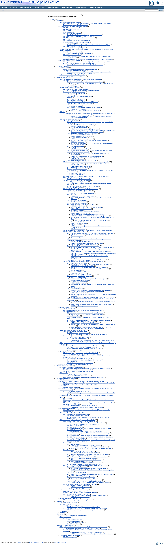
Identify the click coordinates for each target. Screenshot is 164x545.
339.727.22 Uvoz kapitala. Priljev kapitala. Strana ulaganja (87, 291)
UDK (53, 19)
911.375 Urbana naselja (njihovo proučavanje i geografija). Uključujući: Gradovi (92, 534)
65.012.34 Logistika (72, 434)
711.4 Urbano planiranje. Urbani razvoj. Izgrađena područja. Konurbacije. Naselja (85, 508)
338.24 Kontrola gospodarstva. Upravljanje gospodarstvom (87, 243)
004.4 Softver (67, 30)
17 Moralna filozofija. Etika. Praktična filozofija (72, 75)
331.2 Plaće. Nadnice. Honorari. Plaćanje (78, 167)
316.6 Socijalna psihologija (74, 105)
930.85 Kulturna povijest (70, 537)
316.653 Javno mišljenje (77, 106)
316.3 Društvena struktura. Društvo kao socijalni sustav (82, 102)
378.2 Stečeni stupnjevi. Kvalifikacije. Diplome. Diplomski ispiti (84, 360)
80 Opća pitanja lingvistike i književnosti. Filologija (73, 515)
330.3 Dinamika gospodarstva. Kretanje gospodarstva (82, 133)
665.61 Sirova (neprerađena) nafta (80, 497)
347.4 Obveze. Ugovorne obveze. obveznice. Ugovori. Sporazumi (85, 313)
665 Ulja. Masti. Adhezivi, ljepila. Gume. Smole (76, 494)
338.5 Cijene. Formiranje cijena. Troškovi (78, 260)
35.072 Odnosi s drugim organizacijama (78, 333)
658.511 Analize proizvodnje (78, 475)
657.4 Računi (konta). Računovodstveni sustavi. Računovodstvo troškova (87, 457)
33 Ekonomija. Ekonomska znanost (69, 119)
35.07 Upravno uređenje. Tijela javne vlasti (75, 331)
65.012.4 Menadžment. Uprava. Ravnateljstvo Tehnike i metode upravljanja (87, 435)
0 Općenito (59, 20)
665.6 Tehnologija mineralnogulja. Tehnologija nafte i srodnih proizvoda (86, 495)
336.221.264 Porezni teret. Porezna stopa (82, 196)
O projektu (13, 7)
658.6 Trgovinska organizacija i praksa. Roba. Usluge (81, 477)
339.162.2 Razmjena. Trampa (79, 271)
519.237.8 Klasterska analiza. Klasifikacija (78, 375)
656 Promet (66, 442)
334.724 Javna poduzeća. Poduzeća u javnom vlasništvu (83, 186)
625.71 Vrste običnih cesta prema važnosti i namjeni (77, 391)
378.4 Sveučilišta (72, 361)
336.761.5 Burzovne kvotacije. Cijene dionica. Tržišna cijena (91, 220)
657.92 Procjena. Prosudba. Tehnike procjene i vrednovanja (83, 464)
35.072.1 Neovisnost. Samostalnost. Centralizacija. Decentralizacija (89, 334)
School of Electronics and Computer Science (36, 542)
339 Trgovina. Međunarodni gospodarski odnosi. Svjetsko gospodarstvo (83, 261)
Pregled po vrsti (67, 7)
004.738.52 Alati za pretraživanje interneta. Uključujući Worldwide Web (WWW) (88, 45)
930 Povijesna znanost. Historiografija (70, 535)
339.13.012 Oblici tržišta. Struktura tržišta (82, 266)
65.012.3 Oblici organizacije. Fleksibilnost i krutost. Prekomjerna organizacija (88, 432)
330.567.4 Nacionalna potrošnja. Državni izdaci (84, 157)
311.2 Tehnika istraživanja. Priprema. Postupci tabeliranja (83, 90)
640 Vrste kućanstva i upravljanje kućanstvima (76, 414)
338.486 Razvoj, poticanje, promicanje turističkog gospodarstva (88, 259)
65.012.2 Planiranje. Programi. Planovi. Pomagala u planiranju (84, 431)
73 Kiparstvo (63, 512)
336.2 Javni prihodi (72, 194)
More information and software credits (60, 542)
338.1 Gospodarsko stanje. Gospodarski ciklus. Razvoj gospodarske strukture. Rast (90, 233)
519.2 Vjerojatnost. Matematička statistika (75, 374)
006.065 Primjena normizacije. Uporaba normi (79, 53)
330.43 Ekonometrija (76, 147)
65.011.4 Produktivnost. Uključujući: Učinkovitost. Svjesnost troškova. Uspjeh (88, 428)
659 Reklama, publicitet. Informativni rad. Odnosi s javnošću (80, 484)
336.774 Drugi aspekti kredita (79, 223)
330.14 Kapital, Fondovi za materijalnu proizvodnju (85, 129)
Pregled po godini (25, 7)
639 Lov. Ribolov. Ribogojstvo (71, 404)
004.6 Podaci (67, 39)
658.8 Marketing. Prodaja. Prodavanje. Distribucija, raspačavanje (85, 481)
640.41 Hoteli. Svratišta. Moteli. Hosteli (78, 415)
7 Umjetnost (59, 501)
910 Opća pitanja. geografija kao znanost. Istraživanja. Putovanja (81, 528)
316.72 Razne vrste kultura (78, 109)
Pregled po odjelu (53, 7)
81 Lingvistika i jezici (65, 517)
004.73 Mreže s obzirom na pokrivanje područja (76, 42)
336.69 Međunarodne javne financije (77, 203)
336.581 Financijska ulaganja (79, 201)
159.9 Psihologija (64, 67)
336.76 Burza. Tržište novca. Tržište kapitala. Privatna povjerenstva (89, 216)
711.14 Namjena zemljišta (70, 505)
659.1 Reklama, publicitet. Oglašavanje (78, 485)
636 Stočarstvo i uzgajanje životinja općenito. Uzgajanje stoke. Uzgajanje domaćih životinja (88, 403)
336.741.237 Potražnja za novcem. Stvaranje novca (85, 211)
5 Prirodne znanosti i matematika (65, 365)
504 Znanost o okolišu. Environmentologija (71, 367)
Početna (4, 7)
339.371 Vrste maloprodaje (78, 277)
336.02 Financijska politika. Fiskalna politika (79, 190)
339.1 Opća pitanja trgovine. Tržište (77, 263)
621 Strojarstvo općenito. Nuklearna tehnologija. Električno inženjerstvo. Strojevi (82, 381)
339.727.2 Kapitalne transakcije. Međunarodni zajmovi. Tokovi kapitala (90, 290)
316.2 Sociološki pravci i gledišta (76, 100)
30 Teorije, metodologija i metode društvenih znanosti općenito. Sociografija (80, 79)
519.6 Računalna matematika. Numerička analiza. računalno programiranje (83, 377)
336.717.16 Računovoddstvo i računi (81, 209)
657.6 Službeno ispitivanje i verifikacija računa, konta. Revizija (84, 460)
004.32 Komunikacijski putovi (71, 29)
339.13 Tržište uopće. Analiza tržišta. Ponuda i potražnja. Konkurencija (90, 264)
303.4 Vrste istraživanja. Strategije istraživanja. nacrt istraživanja (85, 82)
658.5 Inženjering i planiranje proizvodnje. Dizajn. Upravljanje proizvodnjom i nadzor (90, 474)
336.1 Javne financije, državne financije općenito (80, 192)
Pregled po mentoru (96, 7)
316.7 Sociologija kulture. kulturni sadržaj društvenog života (83, 107)
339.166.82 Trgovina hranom (79, 273)
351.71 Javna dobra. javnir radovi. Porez (78, 337)
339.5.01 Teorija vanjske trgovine (80, 280)
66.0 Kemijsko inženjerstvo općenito (73, 491)
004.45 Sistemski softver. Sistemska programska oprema (79, 38)
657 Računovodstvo (68, 450)
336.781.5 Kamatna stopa (78, 229)
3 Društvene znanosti (61, 77)
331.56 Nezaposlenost (77, 174)
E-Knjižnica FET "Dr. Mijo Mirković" (30, 2)
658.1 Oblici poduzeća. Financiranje (77, 467)
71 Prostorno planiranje (66, 504)
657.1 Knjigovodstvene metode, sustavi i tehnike (80, 451)
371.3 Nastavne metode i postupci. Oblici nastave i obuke (83, 354)
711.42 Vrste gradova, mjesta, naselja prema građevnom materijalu (85, 509)
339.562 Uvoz (74, 287)
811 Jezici (66, 518)
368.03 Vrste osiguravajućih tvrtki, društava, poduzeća (82, 347)
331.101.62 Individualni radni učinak (81, 166)
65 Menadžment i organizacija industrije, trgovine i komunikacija (77, 420)
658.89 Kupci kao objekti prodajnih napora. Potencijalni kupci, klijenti (90, 482)
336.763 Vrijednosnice (77, 221)
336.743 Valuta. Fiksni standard (79, 213)
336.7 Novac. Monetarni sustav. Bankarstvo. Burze (81, 204)
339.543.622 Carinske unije (78, 283)
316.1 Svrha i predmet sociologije (76, 99)
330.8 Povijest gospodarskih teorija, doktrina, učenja (81, 160)
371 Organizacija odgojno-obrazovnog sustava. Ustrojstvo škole (80, 353)
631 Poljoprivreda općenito (67, 408)
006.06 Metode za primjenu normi (72, 52)
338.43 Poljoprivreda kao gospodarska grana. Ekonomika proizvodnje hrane (91, 247)
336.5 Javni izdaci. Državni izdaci (76, 200)
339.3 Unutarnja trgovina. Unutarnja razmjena (79, 276)
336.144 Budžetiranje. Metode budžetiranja (82, 193)
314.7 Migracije (71, 95)
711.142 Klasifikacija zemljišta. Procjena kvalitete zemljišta (83, 507)
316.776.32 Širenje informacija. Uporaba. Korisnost (85, 110)
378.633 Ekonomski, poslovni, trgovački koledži (80, 363)
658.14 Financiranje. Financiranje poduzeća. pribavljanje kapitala (88, 468)
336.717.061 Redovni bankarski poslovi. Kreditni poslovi (86, 207)
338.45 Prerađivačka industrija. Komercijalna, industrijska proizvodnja (90, 251)
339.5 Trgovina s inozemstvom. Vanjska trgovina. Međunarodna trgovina (87, 278)
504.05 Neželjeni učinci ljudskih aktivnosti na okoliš (77, 370)
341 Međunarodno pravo (69, 308)
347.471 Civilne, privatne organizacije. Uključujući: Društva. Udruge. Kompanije (89, 320)
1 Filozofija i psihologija (62, 66)
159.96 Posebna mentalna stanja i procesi (74, 70)
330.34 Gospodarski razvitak (79, 137)
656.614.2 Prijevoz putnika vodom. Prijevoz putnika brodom (91, 447)
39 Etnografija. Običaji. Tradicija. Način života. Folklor (74, 364)
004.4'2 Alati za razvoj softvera (71, 32)
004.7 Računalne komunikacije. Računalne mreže (76, 40)
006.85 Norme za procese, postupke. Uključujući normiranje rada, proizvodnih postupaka (87, 59)
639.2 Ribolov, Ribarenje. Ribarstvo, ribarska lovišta (81, 405)
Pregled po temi (39, 7)
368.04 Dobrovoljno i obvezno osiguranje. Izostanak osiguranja (84, 348)
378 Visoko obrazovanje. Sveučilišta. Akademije (76, 358)
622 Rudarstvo (63, 385)
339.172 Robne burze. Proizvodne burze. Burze (84, 274)
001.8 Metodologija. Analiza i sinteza (70, 22)
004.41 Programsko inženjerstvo (72, 33)
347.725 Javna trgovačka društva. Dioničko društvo (85, 323)
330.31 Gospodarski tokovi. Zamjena (81, 134)
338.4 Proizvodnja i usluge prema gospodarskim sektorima (83, 246)
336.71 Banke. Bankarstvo (78, 206)
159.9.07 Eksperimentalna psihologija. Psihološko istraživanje (80, 69)
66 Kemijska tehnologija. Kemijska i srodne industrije (74, 490)
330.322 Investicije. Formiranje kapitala (81, 136)
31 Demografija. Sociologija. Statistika (70, 87)
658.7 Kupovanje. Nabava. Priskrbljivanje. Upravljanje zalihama (84, 480)
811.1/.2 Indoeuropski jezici (74, 519)
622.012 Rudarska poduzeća (71, 387)
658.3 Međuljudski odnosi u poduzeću (77, 472)
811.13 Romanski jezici (73, 524)
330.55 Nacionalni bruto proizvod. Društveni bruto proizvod (87, 156)
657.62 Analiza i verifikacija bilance (80, 461)
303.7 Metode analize (73, 86)
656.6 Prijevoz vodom (73, 444)
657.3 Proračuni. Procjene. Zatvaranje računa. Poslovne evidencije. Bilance (88, 454)
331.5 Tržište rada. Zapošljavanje (76, 173)
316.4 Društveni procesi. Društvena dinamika (79, 103)
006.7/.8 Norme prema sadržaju (72, 55)
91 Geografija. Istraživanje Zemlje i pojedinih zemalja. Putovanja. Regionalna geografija (83, 527)
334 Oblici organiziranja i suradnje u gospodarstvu (77, 180)
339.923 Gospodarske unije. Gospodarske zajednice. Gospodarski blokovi (91, 304)
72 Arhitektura (63, 511)
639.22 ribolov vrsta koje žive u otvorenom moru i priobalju (87, 407)
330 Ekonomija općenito (69, 120)
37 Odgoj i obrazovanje (66, 351)
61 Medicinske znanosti (66, 380)
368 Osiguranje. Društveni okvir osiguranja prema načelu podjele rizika (82, 346)
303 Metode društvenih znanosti (72, 80)
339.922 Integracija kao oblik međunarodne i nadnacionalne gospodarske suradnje (93, 301)
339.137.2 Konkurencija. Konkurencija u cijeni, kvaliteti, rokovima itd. (90, 269)
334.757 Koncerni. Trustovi (74, 187)
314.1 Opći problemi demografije (76, 93)
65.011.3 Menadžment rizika (75, 427)
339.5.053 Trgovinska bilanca (79, 281)
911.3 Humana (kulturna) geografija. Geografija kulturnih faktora (84, 532)
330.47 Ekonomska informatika (79, 149)
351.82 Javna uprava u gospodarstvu (77, 338)
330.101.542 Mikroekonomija (79, 127)
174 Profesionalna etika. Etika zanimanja (74, 76)
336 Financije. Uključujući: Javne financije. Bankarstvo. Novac (80, 189)
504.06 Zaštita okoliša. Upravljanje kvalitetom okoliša (78, 371)
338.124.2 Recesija (76, 237)
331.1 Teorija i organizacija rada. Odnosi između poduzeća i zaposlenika (87, 163)
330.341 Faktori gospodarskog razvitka (81, 139)
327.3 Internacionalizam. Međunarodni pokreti (79, 115)
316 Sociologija (67, 97)
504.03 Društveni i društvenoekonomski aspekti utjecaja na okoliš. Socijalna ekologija (86, 368)
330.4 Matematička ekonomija (75, 146)
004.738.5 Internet (72, 43)
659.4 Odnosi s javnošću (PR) (75, 488)
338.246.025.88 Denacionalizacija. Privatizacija (84, 244)
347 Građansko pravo (69, 311)
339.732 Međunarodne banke (79, 293)
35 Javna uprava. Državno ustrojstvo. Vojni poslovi (73, 330)
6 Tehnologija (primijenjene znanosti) (66, 378)
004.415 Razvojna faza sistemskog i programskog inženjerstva (84, 35)
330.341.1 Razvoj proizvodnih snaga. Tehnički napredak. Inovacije (89, 140)
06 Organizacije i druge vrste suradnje (70, 60)
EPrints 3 (19, 542)
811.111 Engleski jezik (77, 522)
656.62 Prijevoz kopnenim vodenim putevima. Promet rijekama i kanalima (91, 448)
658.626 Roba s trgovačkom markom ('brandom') (84, 478)
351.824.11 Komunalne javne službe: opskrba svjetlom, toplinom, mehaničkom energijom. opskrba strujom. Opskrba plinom (92, 340)
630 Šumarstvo (67, 398)
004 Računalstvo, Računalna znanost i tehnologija (73, 26)
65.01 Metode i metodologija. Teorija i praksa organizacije (79, 421)
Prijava (3, 10)
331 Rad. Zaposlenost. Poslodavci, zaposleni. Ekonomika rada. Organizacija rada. (86, 162)
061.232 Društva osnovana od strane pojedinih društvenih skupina (85, 65)
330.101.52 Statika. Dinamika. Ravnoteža (82, 124)
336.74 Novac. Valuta (77, 210)
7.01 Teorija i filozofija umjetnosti (69, 502)
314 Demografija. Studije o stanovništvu (74, 92)
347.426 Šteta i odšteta (73, 316)
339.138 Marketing (76, 270)
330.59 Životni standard (77, 159)
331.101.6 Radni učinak (77, 164)
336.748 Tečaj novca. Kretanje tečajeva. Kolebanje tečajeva (87, 214)
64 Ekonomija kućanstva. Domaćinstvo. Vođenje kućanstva (76, 413)
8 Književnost (59, 514)
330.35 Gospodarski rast (77, 142)
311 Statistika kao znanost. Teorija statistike (75, 89)
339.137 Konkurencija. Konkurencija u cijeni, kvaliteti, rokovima (88, 267)
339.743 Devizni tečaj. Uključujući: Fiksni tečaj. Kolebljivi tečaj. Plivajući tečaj (92, 297)
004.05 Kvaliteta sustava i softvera (72, 28)
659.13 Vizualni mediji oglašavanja (80, 487)
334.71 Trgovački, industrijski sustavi (77, 182)
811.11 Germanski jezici (73, 521)
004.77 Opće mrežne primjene (71, 46)
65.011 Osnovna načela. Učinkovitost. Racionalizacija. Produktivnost (86, 423)
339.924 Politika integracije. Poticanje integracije (84, 306)
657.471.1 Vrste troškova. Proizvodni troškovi (83, 458)
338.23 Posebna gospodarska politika (81, 241)
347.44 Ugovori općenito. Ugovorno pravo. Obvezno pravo (87, 314)
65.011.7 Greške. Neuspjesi (74, 430)
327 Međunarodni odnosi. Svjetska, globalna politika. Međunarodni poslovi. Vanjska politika (88, 113)
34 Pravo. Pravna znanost (67, 307)
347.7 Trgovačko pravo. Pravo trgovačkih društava (81, 321)
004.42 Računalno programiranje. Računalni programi (77, 36)
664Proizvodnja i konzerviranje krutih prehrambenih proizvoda (80, 492)
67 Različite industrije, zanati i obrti (69, 498)
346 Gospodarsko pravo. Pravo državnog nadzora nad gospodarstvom (82, 310)
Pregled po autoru (81, 7)
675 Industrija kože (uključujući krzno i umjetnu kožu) (78, 500)
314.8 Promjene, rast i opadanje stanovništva (79, 96)
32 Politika (62, 112)
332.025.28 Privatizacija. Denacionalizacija (79, 179)
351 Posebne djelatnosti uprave (72, 336)
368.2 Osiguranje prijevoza (74, 350)
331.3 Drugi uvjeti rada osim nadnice (77, 169)
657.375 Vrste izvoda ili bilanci (79, 455)
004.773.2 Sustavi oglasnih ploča (76, 47)
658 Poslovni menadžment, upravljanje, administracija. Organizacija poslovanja (85, 465)
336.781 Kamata (75, 224)
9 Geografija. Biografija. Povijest (64, 525)
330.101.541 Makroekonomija (79, 126)
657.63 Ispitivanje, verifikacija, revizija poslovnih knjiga (86, 462)
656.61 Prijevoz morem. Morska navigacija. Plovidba (85, 445)
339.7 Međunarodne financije (75, 288)
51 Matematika (64, 373)
